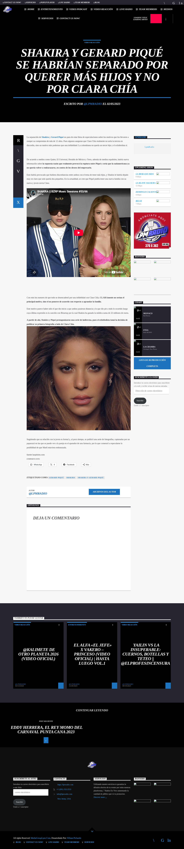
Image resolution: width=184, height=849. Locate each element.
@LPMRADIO (93, 104)
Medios (168, 9)
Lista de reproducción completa (152, 363)
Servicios (31, 2)
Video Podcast (78, 9)
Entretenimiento (52, 9)
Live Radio (64, 2)
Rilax (139, 201)
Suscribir (140, 401)
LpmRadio (140, 137)
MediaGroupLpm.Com (40, 838)
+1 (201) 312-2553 (64, 789)
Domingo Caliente (146, 192)
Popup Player (47, 2)
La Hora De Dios (145, 174)
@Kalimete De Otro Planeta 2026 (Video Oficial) (38, 654)
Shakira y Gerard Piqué (91, 478)
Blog (97, 2)
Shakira (45, 137)
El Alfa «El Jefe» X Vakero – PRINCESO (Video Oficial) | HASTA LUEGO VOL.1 (93, 654)
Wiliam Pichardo (74, 838)
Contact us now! (12, 2)
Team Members (82, 2)
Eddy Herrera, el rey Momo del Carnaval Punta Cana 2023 (47, 729)
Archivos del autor (104, 492)
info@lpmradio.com (64, 794)
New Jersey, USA (64, 799)
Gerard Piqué (57, 137)
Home (30, 9)
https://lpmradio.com (65, 785)
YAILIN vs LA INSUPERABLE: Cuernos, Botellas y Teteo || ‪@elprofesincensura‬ (145, 654)
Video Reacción (103, 9)
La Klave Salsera (146, 183)
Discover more (99, 797)
